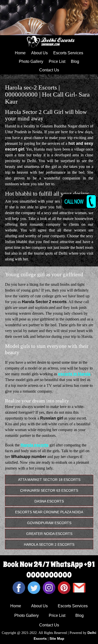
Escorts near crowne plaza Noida (49, 512)
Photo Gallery (31, 61)
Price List (57, 61)
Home (20, 53)
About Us (39, 53)
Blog (75, 61)
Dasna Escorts (49, 501)
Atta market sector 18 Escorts (49, 480)
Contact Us (49, 70)
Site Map (57, 638)
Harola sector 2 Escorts (49, 544)
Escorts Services (68, 53)
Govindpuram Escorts (49, 523)
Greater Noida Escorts (49, 534)
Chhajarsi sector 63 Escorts (49, 490)
